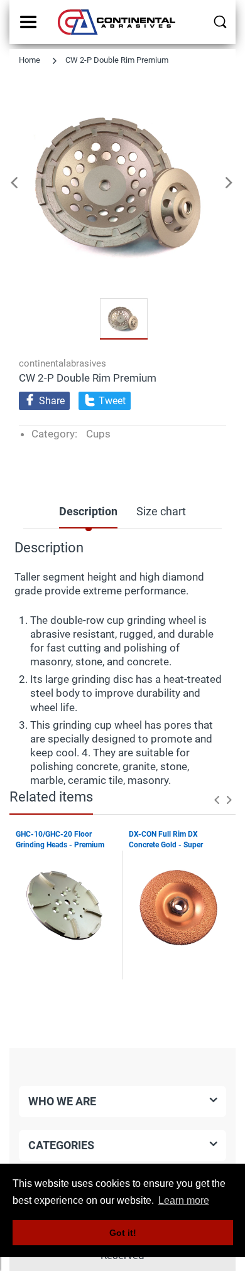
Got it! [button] (122, 1233)
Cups (98, 433)
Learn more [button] (183, 1200)
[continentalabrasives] (118, 22)
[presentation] (216, 799)
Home (29, 60)
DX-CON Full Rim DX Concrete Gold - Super (166, 839)
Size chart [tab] (161, 511)
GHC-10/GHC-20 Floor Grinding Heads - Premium (60, 839)
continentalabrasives (62, 363)
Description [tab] (88, 511)
